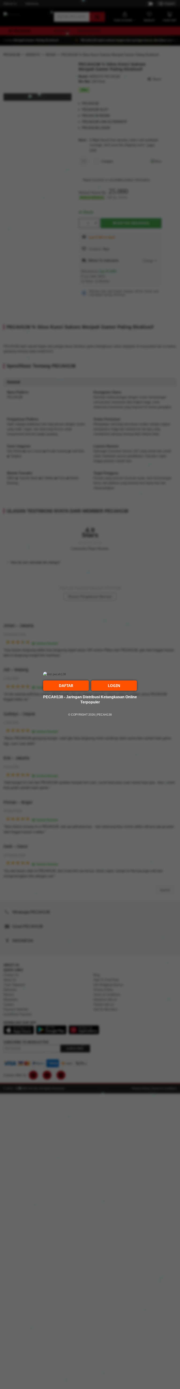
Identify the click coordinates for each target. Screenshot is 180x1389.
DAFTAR (66, 685)
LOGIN (114, 685)
